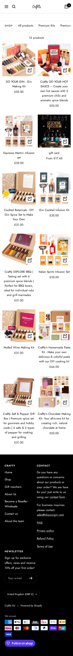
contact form (57, 497)
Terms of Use (45, 546)
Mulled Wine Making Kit (19, 347)
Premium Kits (47, 25)
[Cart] (66, 6)
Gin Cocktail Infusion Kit (54, 210)
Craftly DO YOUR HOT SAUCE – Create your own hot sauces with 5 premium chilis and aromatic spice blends (54, 91)
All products (25, 25)
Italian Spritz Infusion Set (54, 272)
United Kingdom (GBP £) (20, 594)
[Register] (31, 578)
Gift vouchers (13, 487)
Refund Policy (45, 538)
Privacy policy (45, 531)
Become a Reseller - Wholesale (17, 504)
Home (8, 472)
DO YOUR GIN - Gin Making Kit (19, 84)
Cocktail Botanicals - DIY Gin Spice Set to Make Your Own (19, 214)
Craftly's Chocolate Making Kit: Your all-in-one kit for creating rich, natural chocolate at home (54, 421)
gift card (54, 153)
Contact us (11, 514)
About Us (10, 494)
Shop (8, 479)
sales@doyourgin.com (50, 515)
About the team (14, 521)
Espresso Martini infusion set (18, 155)
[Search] (14, 6)
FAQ (39, 523)
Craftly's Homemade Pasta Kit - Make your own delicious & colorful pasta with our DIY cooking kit (54, 354)
